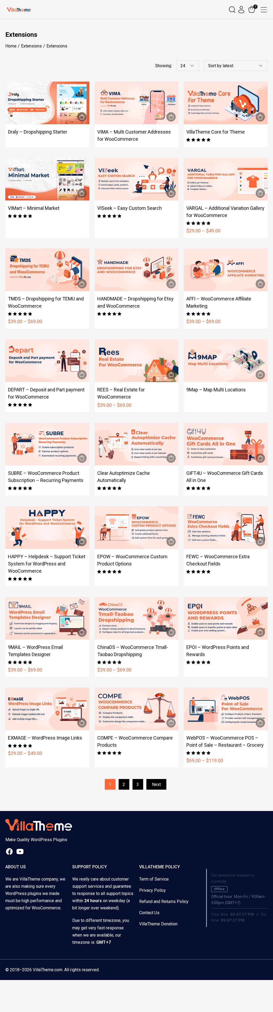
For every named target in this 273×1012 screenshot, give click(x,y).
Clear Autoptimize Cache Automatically (123, 476)
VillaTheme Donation (158, 923)
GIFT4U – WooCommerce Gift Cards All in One (224, 476)
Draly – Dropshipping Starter (37, 132)
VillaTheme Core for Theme (215, 132)
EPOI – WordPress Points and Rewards (217, 650)
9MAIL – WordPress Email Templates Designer (35, 650)
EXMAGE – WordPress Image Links (45, 738)
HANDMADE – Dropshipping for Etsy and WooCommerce (135, 302)
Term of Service (154, 879)
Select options (260, 193)
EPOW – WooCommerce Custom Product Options (132, 560)
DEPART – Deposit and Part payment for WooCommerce (46, 393)
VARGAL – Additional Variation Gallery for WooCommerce (225, 211)
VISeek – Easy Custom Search (129, 208)
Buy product (82, 117)
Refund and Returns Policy (163, 901)
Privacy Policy (152, 890)
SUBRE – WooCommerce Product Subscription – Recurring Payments (45, 476)
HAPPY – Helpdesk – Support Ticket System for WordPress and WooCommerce (46, 564)
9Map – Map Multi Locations (216, 389)
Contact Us (149, 912)
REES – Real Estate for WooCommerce (121, 393)
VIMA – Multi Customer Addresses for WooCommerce (134, 135)
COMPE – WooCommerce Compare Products (135, 741)
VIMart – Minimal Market (33, 208)
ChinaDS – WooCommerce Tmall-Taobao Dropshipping (132, 650)
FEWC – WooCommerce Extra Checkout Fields (218, 560)
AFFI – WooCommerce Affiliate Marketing (218, 302)
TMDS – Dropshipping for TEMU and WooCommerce (46, 302)
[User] (242, 10)
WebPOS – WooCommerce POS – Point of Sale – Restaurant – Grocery (225, 741)
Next (156, 784)
